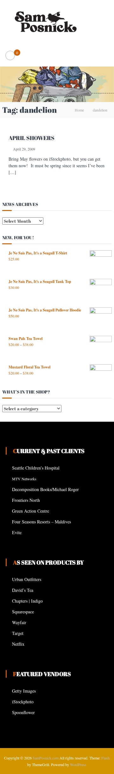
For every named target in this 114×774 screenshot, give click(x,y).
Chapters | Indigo (27, 601)
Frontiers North (26, 500)
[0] (10, 56)
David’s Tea (22, 590)
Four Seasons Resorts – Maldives (41, 522)
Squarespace (23, 612)
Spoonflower (23, 712)
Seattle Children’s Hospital (36, 468)
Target (17, 633)
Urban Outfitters (26, 579)
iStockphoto (23, 702)
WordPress (78, 764)
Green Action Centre (30, 511)
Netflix (18, 644)
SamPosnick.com (46, 757)
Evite (17, 532)
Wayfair (19, 622)
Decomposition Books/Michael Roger (45, 489)
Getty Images (24, 691)
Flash (105, 757)
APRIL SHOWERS (31, 138)
